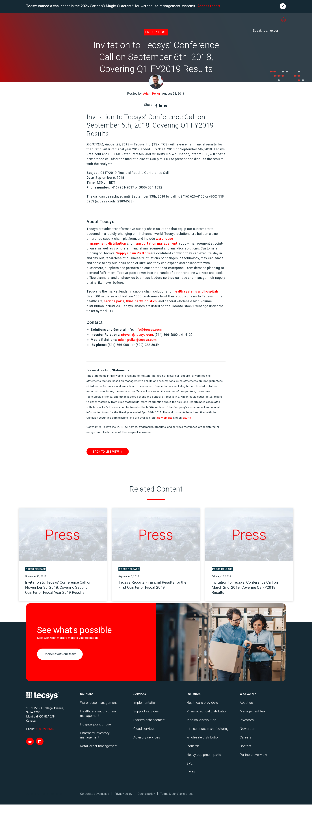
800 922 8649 (45, 729)
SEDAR (187, 417)
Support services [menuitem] (146, 711)
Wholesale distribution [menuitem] (203, 737)
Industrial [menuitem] (193, 746)
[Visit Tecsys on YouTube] (30, 741)
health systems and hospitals (196, 291)
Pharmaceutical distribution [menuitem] (207, 711)
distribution (117, 243)
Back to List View (106, 451)
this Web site (164, 417)
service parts (114, 301)
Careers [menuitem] (246, 737)
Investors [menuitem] (247, 720)
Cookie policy (146, 793)
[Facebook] (156, 105)
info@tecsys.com (148, 329)
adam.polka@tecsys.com (137, 340)
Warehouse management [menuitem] (98, 702)
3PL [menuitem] (190, 763)
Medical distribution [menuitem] (201, 720)
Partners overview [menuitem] (253, 755)
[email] (165, 105)
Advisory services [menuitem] (146, 737)
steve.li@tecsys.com (137, 334)
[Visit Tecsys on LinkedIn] (40, 741)
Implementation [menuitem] (145, 702)
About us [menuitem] (246, 702)
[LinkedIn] (160, 105)
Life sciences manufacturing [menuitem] (208, 729)
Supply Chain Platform (133, 253)
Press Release (156, 32)
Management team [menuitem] (254, 711)
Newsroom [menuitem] (248, 729)
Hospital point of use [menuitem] (95, 724)
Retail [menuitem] (191, 772)
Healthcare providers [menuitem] (202, 702)
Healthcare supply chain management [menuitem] (98, 713)
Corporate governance (94, 793)
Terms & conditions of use (176, 793)
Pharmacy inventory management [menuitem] (95, 735)
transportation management (155, 243)
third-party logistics (141, 301)
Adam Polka (151, 93)
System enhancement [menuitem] (149, 720)
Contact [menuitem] (246, 746)
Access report (208, 6)
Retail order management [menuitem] (99, 746)
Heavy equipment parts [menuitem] (204, 755)
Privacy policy (123, 793)
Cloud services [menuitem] (144, 729)
